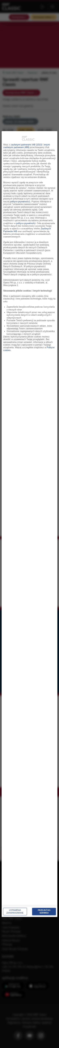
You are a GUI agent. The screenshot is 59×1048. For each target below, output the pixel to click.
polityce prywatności (20, 201)
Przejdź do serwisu (44, 911)
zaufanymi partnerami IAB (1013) (26, 145)
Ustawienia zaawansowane (14, 911)
